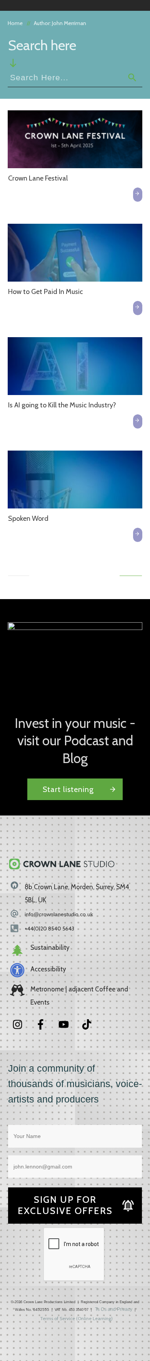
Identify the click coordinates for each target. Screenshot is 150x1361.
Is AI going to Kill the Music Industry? (62, 405)
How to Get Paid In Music (45, 291)
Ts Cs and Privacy (113, 1309)
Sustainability (50, 947)
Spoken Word (28, 518)
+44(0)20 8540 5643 (49, 928)
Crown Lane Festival (38, 178)
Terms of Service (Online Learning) (76, 1318)
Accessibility (48, 969)
